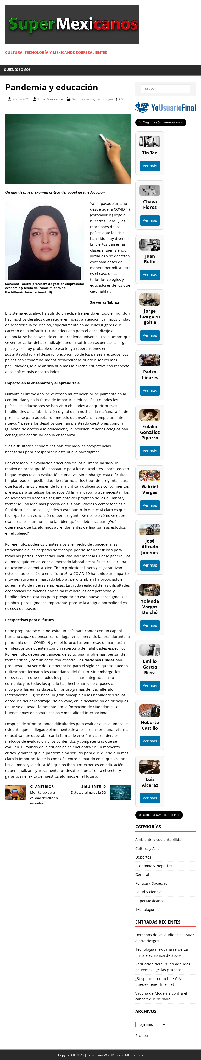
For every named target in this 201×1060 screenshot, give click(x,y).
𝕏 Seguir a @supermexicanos (161, 122)
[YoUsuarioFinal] (165, 110)
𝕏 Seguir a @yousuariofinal (159, 815)
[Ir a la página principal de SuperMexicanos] (72, 40)
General (142, 874)
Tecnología (104, 99)
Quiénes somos (17, 69)
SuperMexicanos (50, 99)
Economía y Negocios (153, 865)
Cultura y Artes (148, 848)
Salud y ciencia (83, 99)
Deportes (143, 857)
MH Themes (134, 1055)
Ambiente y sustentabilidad (159, 839)
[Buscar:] (165, 88)
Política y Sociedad (151, 883)
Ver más (150, 165)
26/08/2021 (21, 99)
